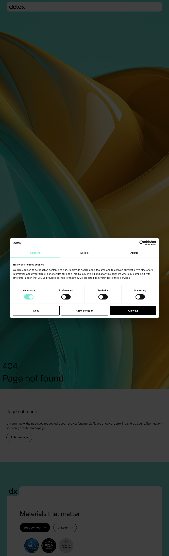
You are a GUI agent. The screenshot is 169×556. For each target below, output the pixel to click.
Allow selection (84, 310)
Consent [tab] (35, 252)
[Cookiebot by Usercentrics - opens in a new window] (141, 242)
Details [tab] (84, 252)
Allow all (133, 310)
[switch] (66, 297)
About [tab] (134, 252)
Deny (36, 310)
